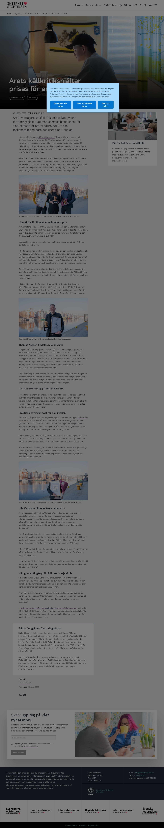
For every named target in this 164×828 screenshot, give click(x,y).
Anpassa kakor (106, 104)
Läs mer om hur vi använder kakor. (96, 97)
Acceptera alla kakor (60, 104)
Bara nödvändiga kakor (84, 104)
